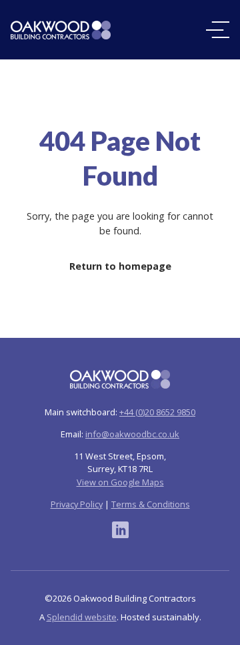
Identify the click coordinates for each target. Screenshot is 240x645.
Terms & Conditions (150, 504)
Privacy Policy (77, 504)
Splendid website (82, 617)
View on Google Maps (120, 482)
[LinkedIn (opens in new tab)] (120, 529)
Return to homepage (120, 266)
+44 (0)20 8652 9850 (157, 412)
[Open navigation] (217, 29)
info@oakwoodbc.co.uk (132, 434)
